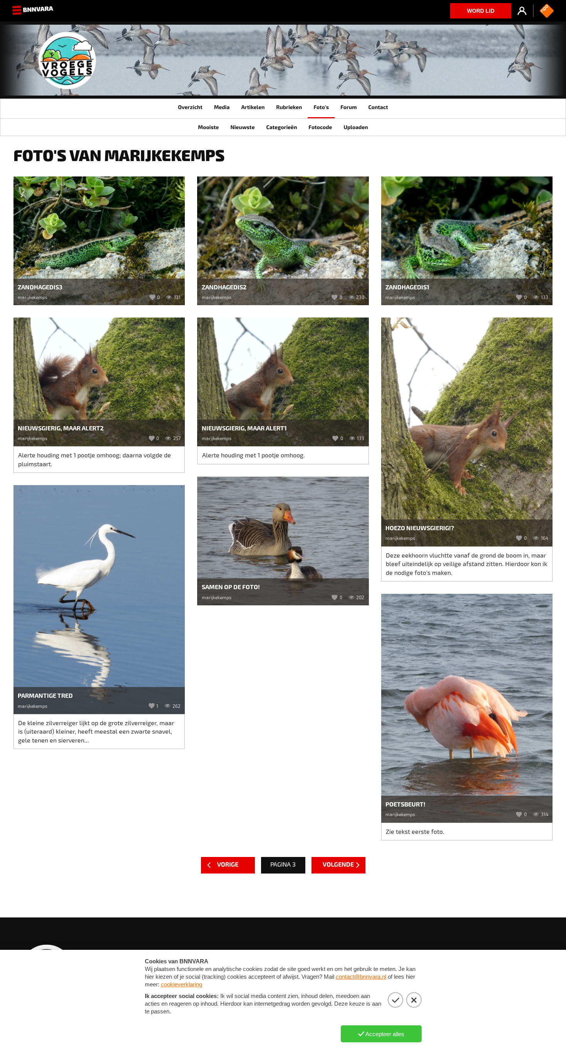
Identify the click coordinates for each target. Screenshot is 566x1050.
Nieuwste (242, 127)
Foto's (321, 107)
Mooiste (208, 127)
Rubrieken (289, 107)
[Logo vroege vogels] (67, 63)
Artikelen (253, 107)
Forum (348, 107)
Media (222, 107)
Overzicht (190, 107)
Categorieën (281, 127)
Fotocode (320, 127)
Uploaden (355, 127)
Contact (378, 107)
